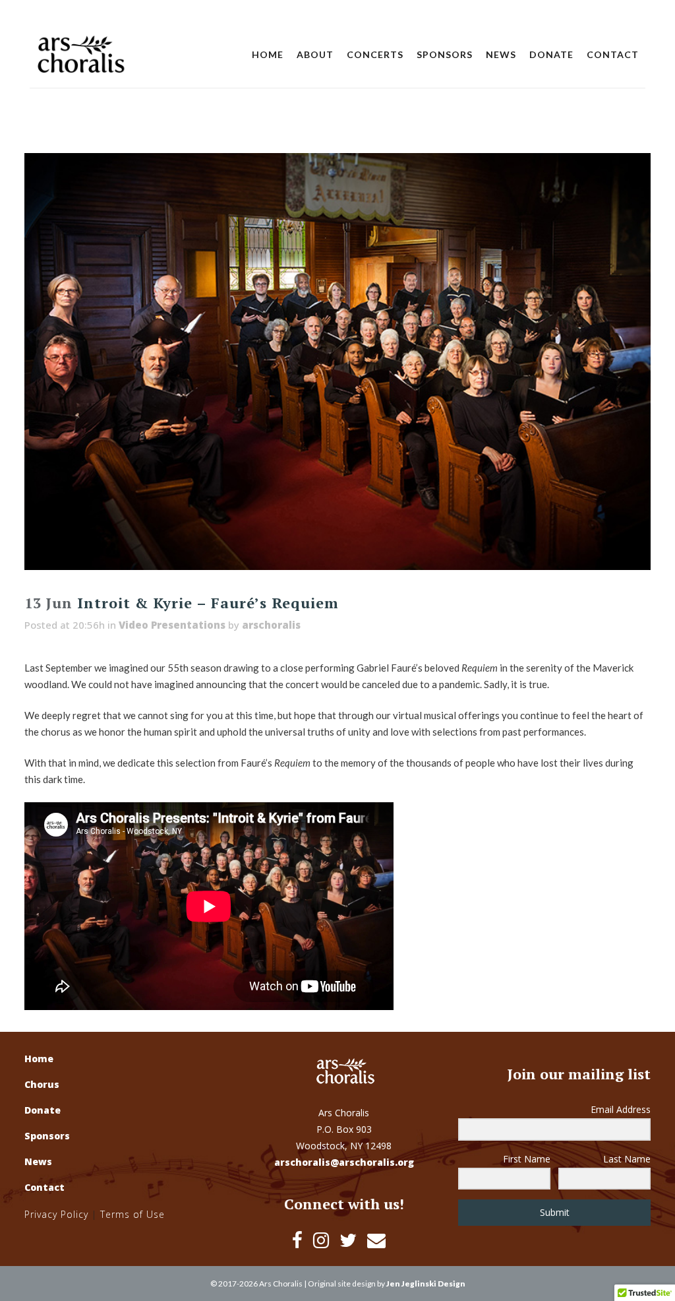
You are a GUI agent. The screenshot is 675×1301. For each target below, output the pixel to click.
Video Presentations (172, 624)
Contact (44, 1187)
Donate (42, 1110)
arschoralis (271, 624)
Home (38, 1058)
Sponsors (47, 1135)
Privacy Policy (56, 1214)
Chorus (41, 1084)
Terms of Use (132, 1214)
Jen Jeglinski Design (425, 1283)
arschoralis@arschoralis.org (344, 1162)
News (38, 1161)
